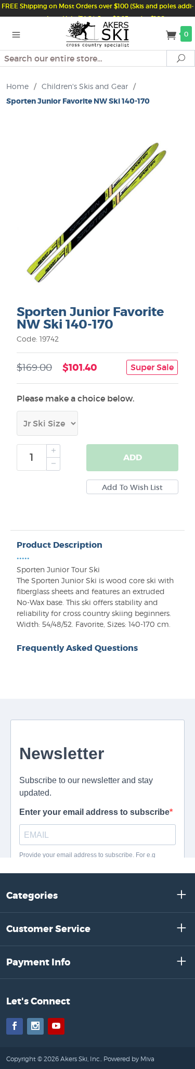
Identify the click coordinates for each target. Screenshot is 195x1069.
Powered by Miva (128, 1059)
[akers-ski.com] (97, 33)
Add (132, 457)
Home (17, 86)
